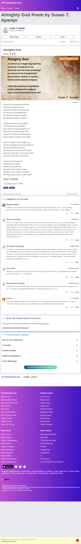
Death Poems (45, 403)
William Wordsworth (8, 462)
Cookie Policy (26, 471)
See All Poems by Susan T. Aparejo (40, 367)
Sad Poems (44, 406)
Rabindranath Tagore (9, 459)
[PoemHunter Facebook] (16, 466)
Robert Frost (5, 434)
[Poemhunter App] (8, 466)
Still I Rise (44, 437)
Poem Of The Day (7, 424)
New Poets (5, 409)
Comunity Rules (32, 473)
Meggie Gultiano (12, 204)
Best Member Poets (8, 412)
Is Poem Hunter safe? (18, 473)
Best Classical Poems (9, 403)
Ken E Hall (10, 268)
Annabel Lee (45, 450)
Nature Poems (45, 415)
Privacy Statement (38, 471)
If (40, 456)
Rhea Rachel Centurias (15, 283)
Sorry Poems (45, 418)
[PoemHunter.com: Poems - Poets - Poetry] (11, 3)
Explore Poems (7, 418)
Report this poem (72, 194)
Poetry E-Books (46, 424)
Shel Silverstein (7, 453)
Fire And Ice (44, 459)
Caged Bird (44, 453)
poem (5, 188)
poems (12, 188)
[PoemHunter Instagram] (24, 466)
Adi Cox (9, 298)
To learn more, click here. (9, 541)
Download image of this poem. (12, 194)
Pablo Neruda (6, 443)
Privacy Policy (43, 473)
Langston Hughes (7, 446)
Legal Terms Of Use (56, 473)
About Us (5, 471)
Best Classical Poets (9, 415)
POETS (34, 377)
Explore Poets (6, 421)
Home (3, 8)
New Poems (5, 406)
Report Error (63, 471)
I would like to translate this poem (15, 328)
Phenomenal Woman (48, 434)
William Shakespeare (9, 440)
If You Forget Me (46, 443)
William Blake (6, 456)
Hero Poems (45, 421)
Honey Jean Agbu (13, 219)
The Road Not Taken (48, 440)
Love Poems (45, 397)
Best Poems (5, 397)
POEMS (27, 377)
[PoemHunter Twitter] (20, 466)
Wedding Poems (46, 412)
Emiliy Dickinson (7, 450)
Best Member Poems (9, 400)
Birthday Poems (46, 409)
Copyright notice (14, 471)
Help (56, 471)
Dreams (43, 446)
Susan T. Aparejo (17, 28)
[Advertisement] (31, 522)
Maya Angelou (6, 437)
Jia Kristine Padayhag (15, 246)
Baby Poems (45, 400)
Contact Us (49, 471)
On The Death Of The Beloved (51, 462)
